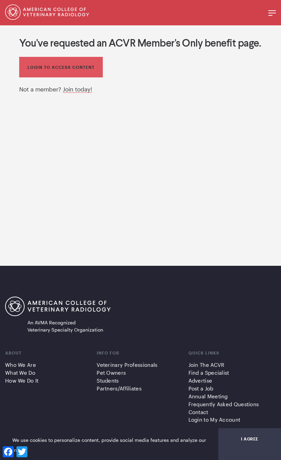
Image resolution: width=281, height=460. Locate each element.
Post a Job (200, 388)
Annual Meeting (208, 396)
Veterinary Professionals (127, 365)
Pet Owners (111, 373)
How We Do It (22, 380)
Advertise (200, 380)
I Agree (249, 438)
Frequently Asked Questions (223, 404)
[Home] (47, 17)
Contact (198, 412)
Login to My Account (214, 420)
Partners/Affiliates (119, 388)
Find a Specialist (208, 373)
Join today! (77, 89)
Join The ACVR (206, 365)
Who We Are (20, 365)
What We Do (20, 373)
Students (108, 380)
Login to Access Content (61, 67)
